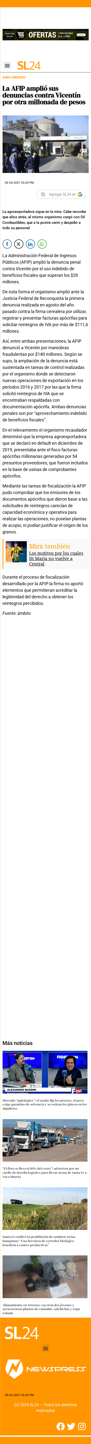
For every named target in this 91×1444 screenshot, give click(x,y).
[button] (7, 65)
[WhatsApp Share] (42, 244)
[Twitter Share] (18, 244)
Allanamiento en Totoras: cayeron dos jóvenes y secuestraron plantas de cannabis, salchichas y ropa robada (41, 1309)
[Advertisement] (45, 825)
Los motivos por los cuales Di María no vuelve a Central (56, 558)
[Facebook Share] (7, 244)
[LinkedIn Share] (30, 244)
